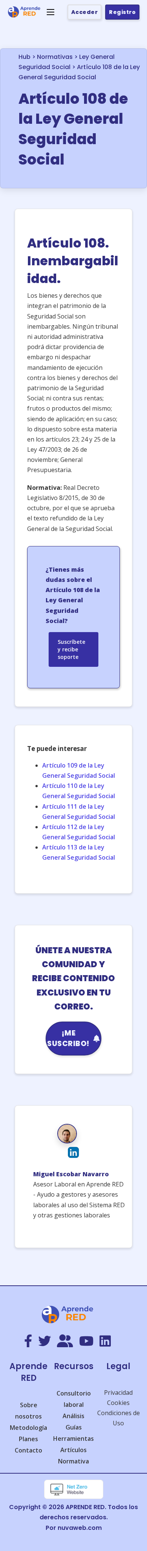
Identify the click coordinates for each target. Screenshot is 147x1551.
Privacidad (118, 1392)
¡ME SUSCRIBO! (68, 1038)
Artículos (73, 1450)
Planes (28, 1439)
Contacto (28, 1450)
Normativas (55, 56)
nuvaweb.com (80, 1527)
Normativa (73, 1461)
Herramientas (73, 1438)
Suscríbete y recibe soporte (71, 649)
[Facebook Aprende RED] (28, 1341)
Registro (122, 12)
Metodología (28, 1427)
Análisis (73, 1416)
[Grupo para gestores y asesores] (65, 1341)
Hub (24, 56)
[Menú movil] (50, 12)
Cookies (118, 1403)
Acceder (84, 12)
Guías (74, 1427)
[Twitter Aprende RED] (44, 1341)
